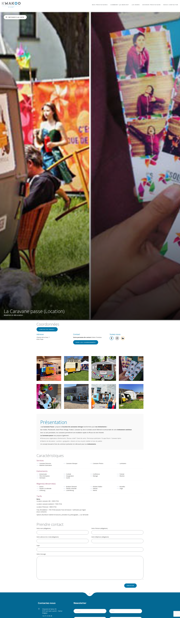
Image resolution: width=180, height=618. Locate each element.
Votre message (41, 554)
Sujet (38, 545)
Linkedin (123, 338)
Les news (136, 5)
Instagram (117, 338)
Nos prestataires (100, 5)
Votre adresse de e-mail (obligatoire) (48, 537)
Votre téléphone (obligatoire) (100, 537)
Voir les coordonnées (86, 342)
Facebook (111, 338)
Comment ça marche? (119, 5)
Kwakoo (11, 4)
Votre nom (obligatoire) (44, 528)
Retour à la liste (16, 17)
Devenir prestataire (151, 5)
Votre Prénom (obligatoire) (99, 528)
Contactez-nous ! (47, 329)
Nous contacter (171, 5)
